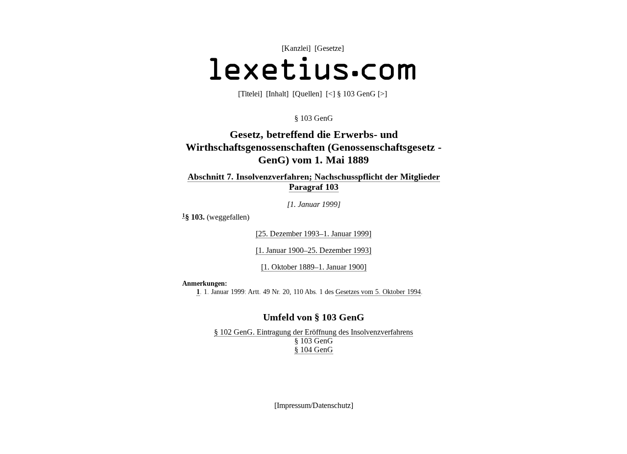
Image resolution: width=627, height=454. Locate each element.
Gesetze (329, 48)
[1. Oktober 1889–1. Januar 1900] (313, 267)
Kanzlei (296, 48)
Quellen (307, 94)
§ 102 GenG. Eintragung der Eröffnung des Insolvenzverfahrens (313, 332)
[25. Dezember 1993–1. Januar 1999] (313, 233)
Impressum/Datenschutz (314, 405)
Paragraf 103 (313, 187)
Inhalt (277, 94)
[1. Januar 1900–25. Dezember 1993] (313, 250)
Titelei (250, 94)
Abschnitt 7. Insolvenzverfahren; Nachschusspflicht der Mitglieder (314, 177)
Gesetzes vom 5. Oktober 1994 (378, 291)
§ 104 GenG (313, 349)
